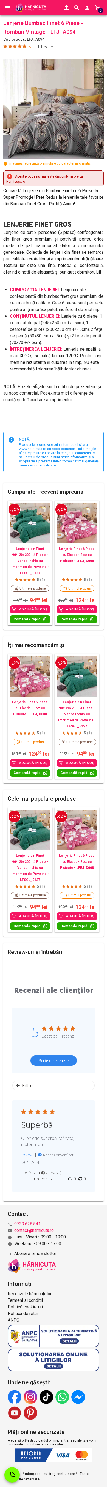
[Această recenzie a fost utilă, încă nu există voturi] (70, 1179)
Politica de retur (23, 1313)
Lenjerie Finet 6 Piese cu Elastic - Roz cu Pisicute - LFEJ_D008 (77, 555)
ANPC (13, 1320)
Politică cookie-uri (25, 1306)
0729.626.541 (27, 1223)
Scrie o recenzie (54, 1060)
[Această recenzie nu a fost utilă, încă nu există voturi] (80, 1179)
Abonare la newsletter (35, 1253)
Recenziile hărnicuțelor (30, 1293)
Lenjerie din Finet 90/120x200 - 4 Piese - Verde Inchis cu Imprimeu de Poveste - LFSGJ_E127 (30, 561)
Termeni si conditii (25, 1300)
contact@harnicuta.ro (34, 1230)
